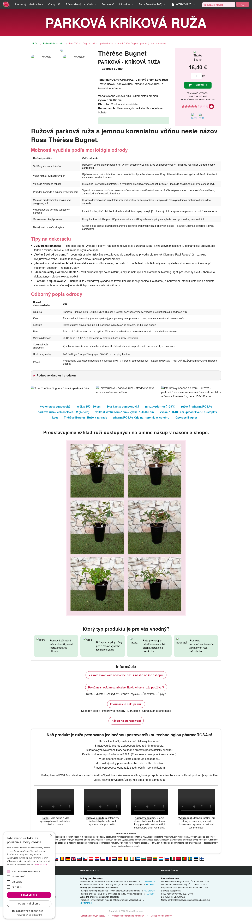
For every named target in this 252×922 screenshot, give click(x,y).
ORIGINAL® (149, 881)
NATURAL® (149, 890)
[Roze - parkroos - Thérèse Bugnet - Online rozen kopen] (114, 858)
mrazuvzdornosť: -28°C (160, 406)
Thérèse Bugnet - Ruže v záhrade (85, 417)
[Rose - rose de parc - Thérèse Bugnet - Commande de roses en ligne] (108, 858)
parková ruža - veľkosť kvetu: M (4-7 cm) (63, 412)
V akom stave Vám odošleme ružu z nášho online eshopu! (126, 675)
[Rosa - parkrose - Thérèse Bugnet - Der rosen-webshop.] (67, 858)
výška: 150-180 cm (88, 406)
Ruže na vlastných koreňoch (79, 4)
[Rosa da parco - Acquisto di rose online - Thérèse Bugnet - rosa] (172, 858)
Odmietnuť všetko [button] (29, 903)
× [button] (51, 835)
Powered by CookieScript (29, 915)
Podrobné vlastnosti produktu (56, 375)
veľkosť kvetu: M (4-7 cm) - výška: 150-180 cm (124, 412)
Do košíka (199, 85)
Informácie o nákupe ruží (126, 704)
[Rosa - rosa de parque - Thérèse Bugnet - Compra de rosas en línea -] (120, 858)
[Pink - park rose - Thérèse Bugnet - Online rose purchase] (73, 858)
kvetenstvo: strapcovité (55, 406)
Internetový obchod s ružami (29, 4)
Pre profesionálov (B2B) (150, 4)
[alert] (29, 875)
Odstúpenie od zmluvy (161, 915)
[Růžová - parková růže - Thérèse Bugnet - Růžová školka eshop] (85, 858)
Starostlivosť (108, 4)
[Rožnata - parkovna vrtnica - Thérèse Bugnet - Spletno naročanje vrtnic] (79, 858)
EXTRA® (150, 884)
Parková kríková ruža (53, 43)
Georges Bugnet (186, 417)
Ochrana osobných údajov (93, 915)
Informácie (124, 4)
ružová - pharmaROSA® (196, 406)
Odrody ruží (54, 4)
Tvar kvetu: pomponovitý (123, 406)
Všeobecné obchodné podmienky (128, 915)
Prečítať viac (40, 864)
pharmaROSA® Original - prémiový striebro (141, 417)
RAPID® (150, 893)
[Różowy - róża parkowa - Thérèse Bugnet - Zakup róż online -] (102, 858)
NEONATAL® (86, 902)
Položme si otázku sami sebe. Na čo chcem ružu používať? (126, 687)
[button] (29, 911)
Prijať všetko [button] (29, 895)
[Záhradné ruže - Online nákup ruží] (242, 4)
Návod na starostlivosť (126, 721)
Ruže (34, 43)
